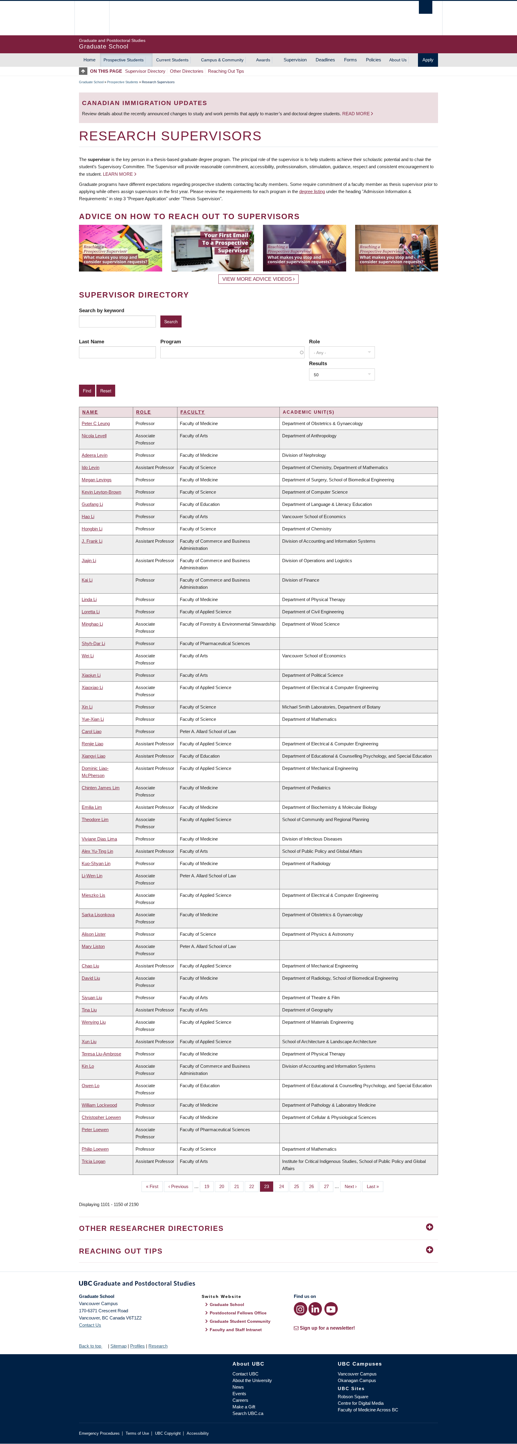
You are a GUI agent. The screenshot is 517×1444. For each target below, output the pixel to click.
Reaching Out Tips (226, 71)
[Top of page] (84, 71)
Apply (428, 59)
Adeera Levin (94, 455)
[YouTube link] (331, 1309)
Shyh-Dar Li (93, 643)
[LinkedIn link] (315, 1309)
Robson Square (353, 1396)
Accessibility (198, 1433)
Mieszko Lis (93, 895)
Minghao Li (92, 624)
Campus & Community (222, 59)
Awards (263, 59)
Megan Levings (97, 479)
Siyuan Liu (92, 997)
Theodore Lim (95, 819)
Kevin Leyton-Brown (101, 492)
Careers (240, 1400)
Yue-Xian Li (93, 719)
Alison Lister (94, 934)
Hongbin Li (92, 528)
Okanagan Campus (357, 1380)
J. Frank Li (92, 541)
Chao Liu (90, 965)
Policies (373, 59)
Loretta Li (91, 611)
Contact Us (90, 1325)
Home (89, 59)
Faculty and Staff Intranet (236, 1329)
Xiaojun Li (91, 675)
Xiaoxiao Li (92, 687)
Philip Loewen (95, 1149)
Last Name (91, 341)
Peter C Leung (96, 423)
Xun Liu (89, 1041)
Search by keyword (101, 310)
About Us (398, 59)
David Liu (91, 978)
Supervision (295, 59)
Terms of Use (137, 1433)
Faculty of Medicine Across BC (368, 1409)
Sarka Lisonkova (98, 914)
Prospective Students (124, 59)
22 (253, 1186)
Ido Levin (90, 467)
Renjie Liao (92, 743)
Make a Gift (243, 1406)
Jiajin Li (89, 560)
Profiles (137, 1346)
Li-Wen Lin (92, 875)
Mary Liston (93, 946)
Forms (350, 59)
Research (158, 1346)
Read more (356, 113)
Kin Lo (88, 1066)
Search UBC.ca (247, 1413)
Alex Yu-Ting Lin (97, 851)
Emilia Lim (92, 807)
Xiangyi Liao (93, 756)
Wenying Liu (94, 1022)
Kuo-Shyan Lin (96, 863)
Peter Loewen (95, 1129)
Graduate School (91, 82)
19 (209, 1186)
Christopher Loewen (101, 1117)
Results (318, 363)
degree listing (312, 191)
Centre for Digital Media (361, 1403)
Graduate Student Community (240, 1321)
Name (90, 412)
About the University (252, 1380)
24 (283, 1186)
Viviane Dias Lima (99, 838)
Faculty (192, 412)
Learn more (118, 174)
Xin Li (87, 706)
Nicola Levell (94, 435)
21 (239, 1186)
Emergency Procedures (99, 1433)
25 (298, 1186)
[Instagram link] (300, 1309)
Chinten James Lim (101, 787)
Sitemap (118, 1346)
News (238, 1387)
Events (239, 1393)
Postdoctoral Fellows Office (238, 1312)
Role (314, 341)
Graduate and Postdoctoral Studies (258, 1284)
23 (268, 1186)
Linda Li (89, 599)
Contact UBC (245, 1373)
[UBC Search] (425, 7)
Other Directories (186, 71)
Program (170, 341)
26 (313, 1186)
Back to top (90, 1346)
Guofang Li (92, 504)
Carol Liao (91, 731)
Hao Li (88, 516)
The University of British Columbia (91, 18)
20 (224, 1186)
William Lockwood (99, 1105)
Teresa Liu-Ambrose (101, 1053)
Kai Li (87, 580)
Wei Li (88, 655)
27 (328, 1186)
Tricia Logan (93, 1161)
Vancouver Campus (357, 1373)
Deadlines (325, 59)
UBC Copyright (168, 1433)
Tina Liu (89, 1009)
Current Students (172, 59)
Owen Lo (90, 1085)
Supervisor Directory (145, 71)
